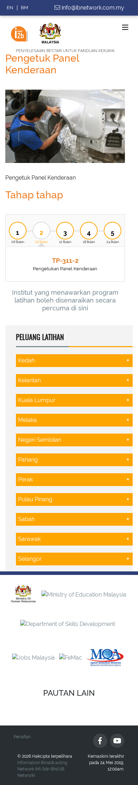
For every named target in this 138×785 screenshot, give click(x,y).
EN (10, 7)
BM (24, 7)
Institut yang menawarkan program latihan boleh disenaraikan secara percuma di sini (65, 300)
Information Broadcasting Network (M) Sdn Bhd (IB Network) (42, 769)
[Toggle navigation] (125, 27)
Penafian (22, 736)
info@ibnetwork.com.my (93, 7)
